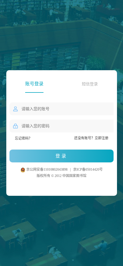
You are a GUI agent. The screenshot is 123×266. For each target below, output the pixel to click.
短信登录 (90, 84)
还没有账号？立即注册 (91, 138)
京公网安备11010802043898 (47, 170)
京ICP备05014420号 (88, 170)
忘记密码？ (23, 138)
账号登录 (34, 83)
